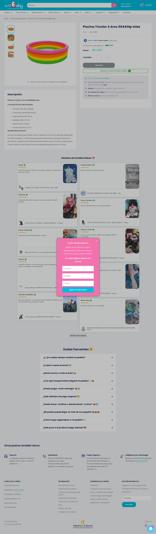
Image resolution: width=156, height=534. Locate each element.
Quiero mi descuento (78, 290)
